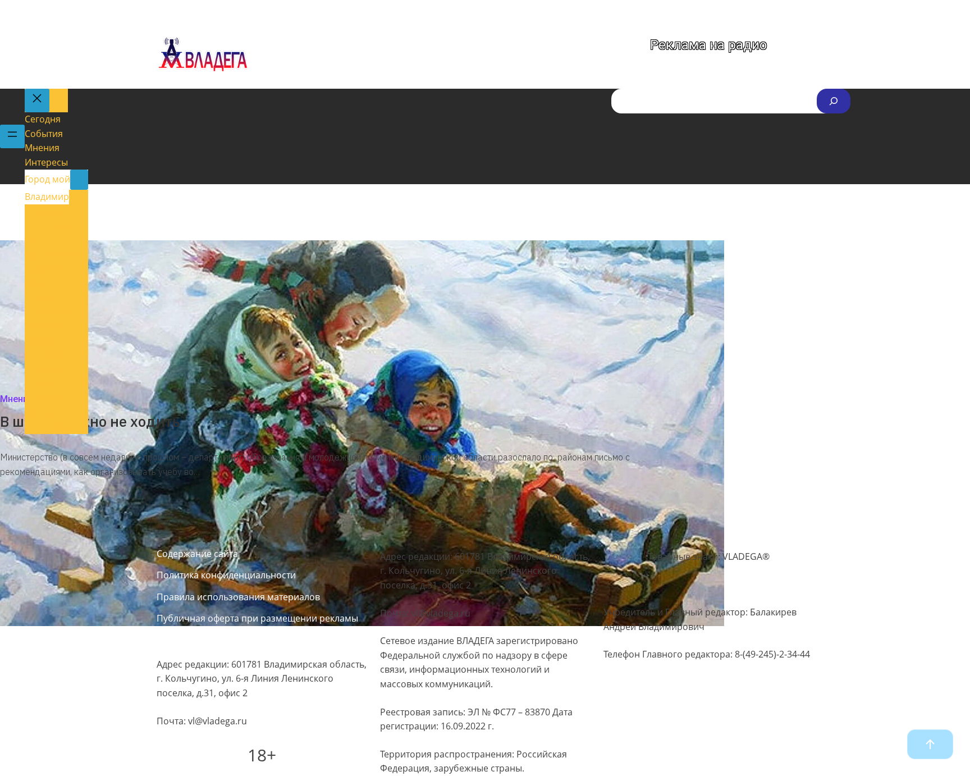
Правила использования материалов (238, 597)
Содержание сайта (197, 553)
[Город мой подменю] (79, 180)
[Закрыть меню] (37, 100)
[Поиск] (833, 101)
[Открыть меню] (12, 136)
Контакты (177, 639)
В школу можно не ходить (90, 421)
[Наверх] (930, 744)
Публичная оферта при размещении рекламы (257, 618)
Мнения (16, 399)
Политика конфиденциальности (226, 575)
